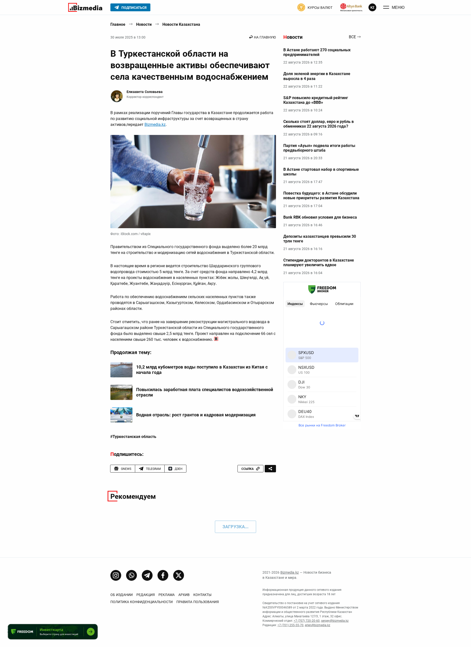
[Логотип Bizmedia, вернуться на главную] (85, 7)
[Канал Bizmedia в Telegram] (147, 575)
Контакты (202, 594)
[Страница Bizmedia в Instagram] (115, 575)
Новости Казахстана (181, 24)
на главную (265, 37)
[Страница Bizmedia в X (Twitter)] (178, 575)
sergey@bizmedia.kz (335, 620)
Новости (144, 24)
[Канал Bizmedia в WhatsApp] (131, 575)
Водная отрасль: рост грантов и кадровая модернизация (196, 414)
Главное (117, 24)
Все (352, 37)
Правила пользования (197, 602)
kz (372, 7)
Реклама (166, 594)
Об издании (121, 594)
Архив (184, 594)
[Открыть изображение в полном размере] (193, 181)
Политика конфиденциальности (141, 602)
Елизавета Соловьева (145, 92)
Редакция (145, 594)
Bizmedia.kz (155, 124)
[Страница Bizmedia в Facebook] (162, 575)
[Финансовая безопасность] (351, 7)
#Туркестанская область (133, 437)
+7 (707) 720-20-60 (307, 620)
